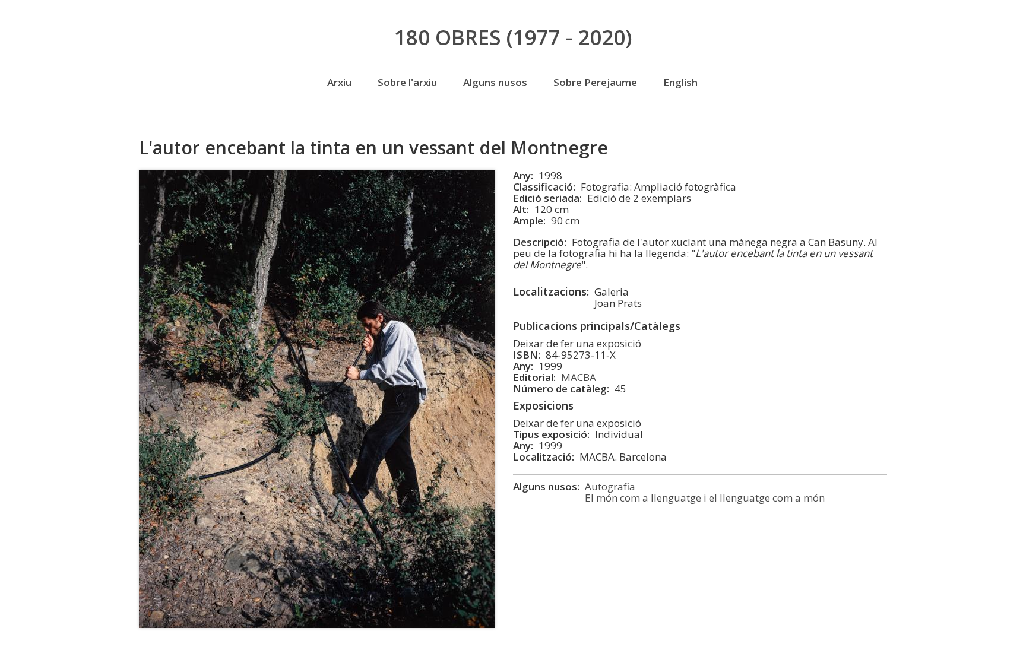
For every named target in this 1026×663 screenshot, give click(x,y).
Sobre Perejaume (595, 82)
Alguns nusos (495, 82)
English (680, 82)
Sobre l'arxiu (407, 82)
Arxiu (339, 82)
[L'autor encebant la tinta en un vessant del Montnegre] (317, 624)
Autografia (610, 486)
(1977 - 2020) (513, 37)
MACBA (578, 377)
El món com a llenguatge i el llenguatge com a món (705, 498)
